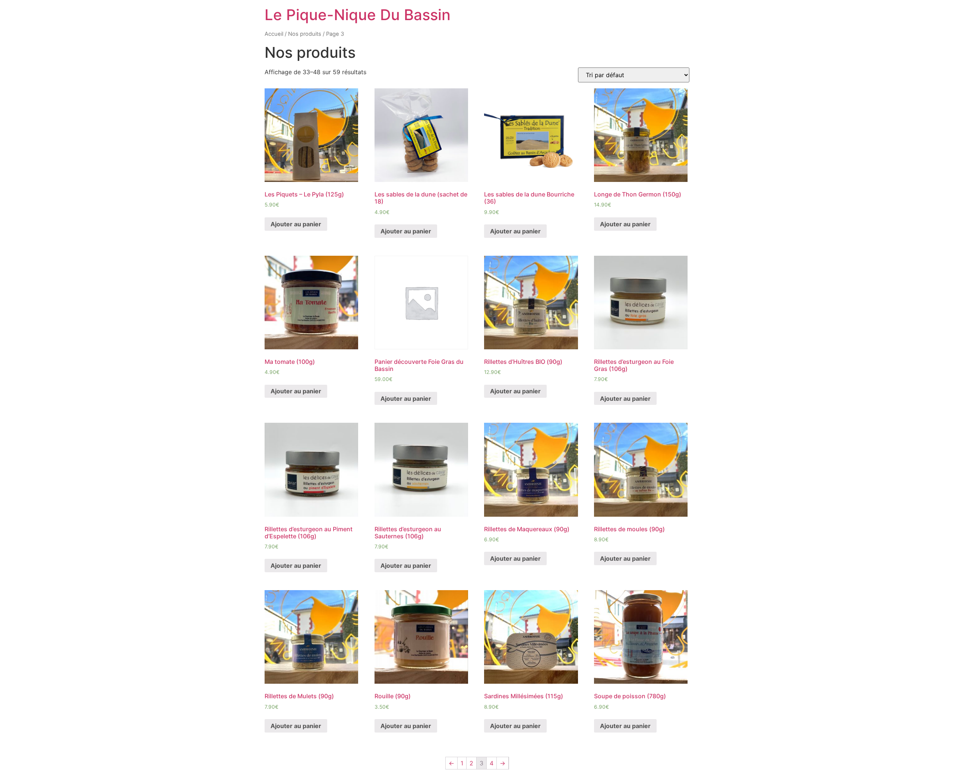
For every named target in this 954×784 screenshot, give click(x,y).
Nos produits (304, 34)
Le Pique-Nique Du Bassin (358, 15)
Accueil (274, 34)
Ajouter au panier (296, 224)
